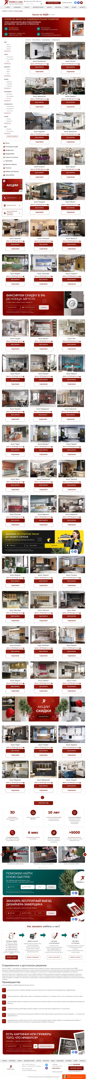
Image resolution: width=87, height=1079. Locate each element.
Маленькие (9, 121)
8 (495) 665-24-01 (67, 1)
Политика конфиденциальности (35, 1076)
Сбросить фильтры (12, 136)
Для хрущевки (10, 96)
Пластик (9, 69)
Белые (8, 44)
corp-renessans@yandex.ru (75, 1071)
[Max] (78, 2)
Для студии (9, 94)
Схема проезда (56, 1068)
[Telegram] (75, 2)
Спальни (8, 168)
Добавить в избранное (57, 1071)
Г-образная (9, 86)
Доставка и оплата (38, 7)
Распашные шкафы (11, 146)
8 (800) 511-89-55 (67, 2)
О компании (17, 7)
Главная (8, 7)
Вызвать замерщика (33, 957)
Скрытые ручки (10, 106)
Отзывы (74, 7)
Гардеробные (9, 153)
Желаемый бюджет (30, 307)
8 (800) (74, 1064)
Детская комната (11, 164)
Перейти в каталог (75, 957)
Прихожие (8, 161)
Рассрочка (58, 7)
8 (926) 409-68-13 (67, 4)
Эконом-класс (10, 131)
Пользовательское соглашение (51, 1076)
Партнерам (68, 1060)
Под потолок (10, 110)
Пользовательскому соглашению (27, 312)
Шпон (8, 73)
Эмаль (8, 71)
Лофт (8, 61)
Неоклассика (10, 56)
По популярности (36, 39)
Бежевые (9, 46)
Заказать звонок (53, 2)
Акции (66, 7)
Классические (10, 59)
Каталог (27, 7)
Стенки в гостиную (11, 157)
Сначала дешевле (46, 39)
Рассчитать (39, 67)
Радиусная (9, 81)
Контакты (82, 7)
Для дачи (9, 98)
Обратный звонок (75, 1068)
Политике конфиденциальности (14, 312)
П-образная (9, 83)
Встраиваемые (10, 108)
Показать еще (43, 803)
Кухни (10, 11)
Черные (8, 48)
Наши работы (9, 175)
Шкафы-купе (9, 150)
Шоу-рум (49, 7)
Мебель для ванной (11, 171)
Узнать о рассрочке (54, 957)
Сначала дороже (56, 39)
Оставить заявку (12, 957)
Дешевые (9, 129)
